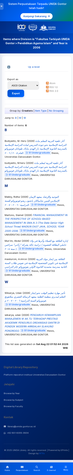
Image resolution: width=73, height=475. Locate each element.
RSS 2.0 (53, 91)
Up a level (34, 66)
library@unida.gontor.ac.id (21, 426)
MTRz (42, 453)
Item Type (41, 110)
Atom (52, 83)
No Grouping (56, 110)
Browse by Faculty (13, 406)
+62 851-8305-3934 (18, 433)
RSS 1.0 (53, 87)
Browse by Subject (13, 400)
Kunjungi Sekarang (35, 16)
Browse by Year (12, 393)
